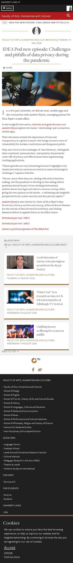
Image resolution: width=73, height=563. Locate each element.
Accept (9, 547)
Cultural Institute (12, 456)
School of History (12, 403)
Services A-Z (9, 481)
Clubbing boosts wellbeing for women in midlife (50, 331)
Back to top (9, 351)
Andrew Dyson (9, 128)
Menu (9, 8)
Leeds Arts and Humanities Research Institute (25, 452)
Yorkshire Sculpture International (19, 468)
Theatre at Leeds (12, 464)
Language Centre (12, 444)
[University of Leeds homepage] (69, 8)
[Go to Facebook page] (33, 370)
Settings (8, 552)
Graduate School (11, 448)
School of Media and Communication (21, 411)
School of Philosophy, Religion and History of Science (28, 423)
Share (9, 67)
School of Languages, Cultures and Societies (24, 407)
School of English (12, 394)
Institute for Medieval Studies (17, 427)
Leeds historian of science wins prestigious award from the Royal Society (50, 263)
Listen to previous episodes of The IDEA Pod (25, 229)
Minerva (7, 494)
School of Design (11, 390)
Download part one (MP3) (16, 218)
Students (8, 499)
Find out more (12, 556)
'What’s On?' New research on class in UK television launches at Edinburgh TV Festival (49, 298)
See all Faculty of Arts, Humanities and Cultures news (35, 244)
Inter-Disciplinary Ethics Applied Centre (22, 431)
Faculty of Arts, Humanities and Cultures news (29, 39)
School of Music (11, 415)
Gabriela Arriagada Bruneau (46, 124)
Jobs (6, 512)
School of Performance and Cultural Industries (25, 419)
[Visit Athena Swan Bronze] (36, 361)
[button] (68, 16)
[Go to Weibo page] (40, 370)
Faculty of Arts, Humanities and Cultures (26, 16)
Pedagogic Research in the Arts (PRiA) (22, 460)
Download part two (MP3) (16, 223)
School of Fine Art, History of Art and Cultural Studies (29, 399)
